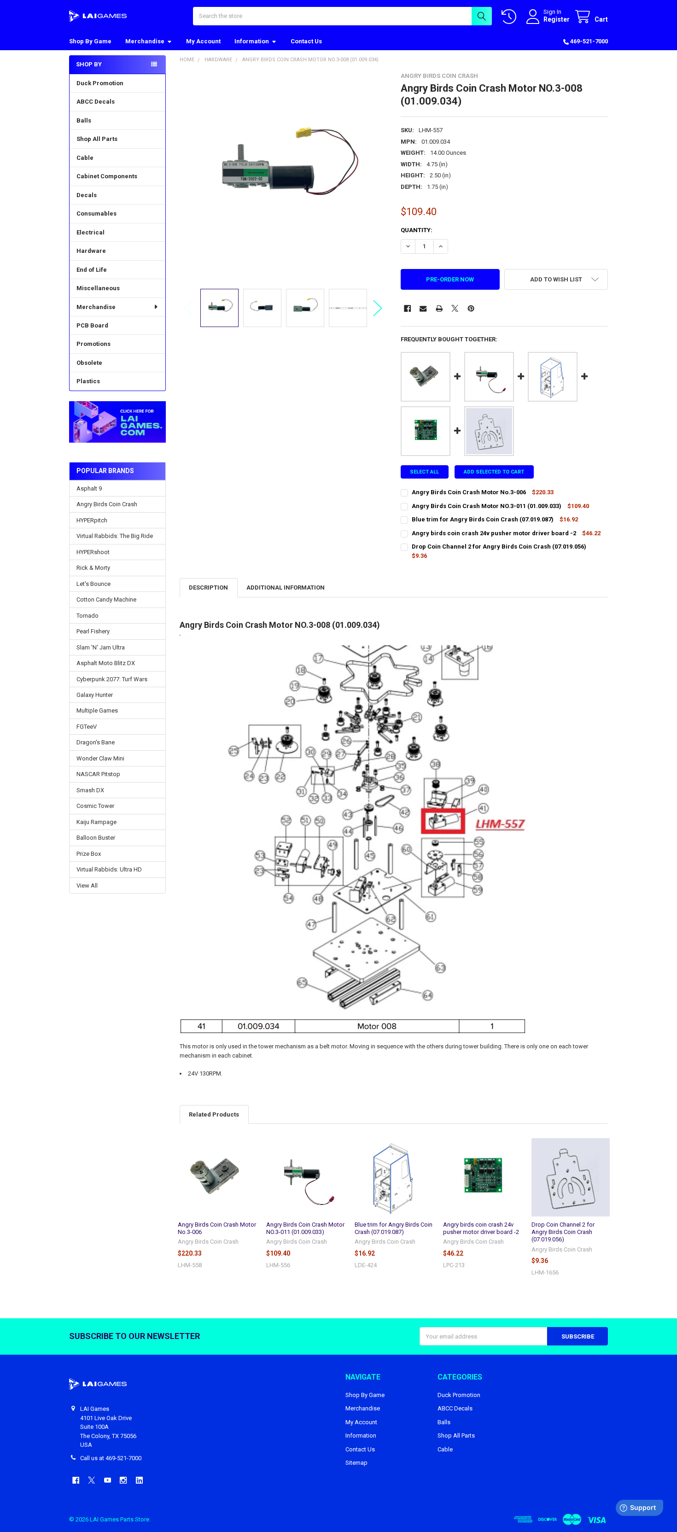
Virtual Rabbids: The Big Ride (114, 535)
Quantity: (416, 230)
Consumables (96, 213)
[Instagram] (123, 1480)
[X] (454, 308)
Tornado (87, 615)
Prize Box (88, 853)
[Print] (439, 308)
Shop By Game (90, 41)
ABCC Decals (95, 101)
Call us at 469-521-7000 (110, 1458)
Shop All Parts (96, 138)
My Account (203, 41)
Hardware (91, 250)
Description (208, 587)
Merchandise (144, 41)
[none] (283, 176)
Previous (189, 308)
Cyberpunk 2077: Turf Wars (111, 679)
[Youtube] (107, 1480)
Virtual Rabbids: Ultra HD (109, 869)
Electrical (90, 232)
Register (556, 19)
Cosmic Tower (95, 805)
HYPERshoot (93, 552)
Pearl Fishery (93, 631)
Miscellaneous (98, 288)
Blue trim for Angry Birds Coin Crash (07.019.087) (393, 1228)
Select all (424, 472)
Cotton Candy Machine (106, 599)
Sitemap (356, 1462)
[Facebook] (407, 308)
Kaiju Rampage (96, 822)
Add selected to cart (494, 472)
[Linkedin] (139, 1480)
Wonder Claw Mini (100, 758)
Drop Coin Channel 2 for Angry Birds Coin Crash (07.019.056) (563, 1232)
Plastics (88, 381)
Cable (84, 157)
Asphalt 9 (89, 488)
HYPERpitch (91, 520)
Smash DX (90, 790)
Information (251, 41)
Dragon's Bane (95, 742)
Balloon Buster (95, 837)
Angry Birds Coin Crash (106, 504)
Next (377, 308)
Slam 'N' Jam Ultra (100, 647)
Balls (83, 120)
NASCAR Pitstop (98, 774)
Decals (86, 195)
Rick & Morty (93, 567)
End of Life (91, 269)
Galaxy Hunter (94, 694)
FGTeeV (86, 726)
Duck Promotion (99, 83)
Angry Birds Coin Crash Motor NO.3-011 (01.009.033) (305, 1228)
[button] (117, 422)
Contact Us (306, 41)
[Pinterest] (471, 308)
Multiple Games (97, 710)
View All (87, 885)
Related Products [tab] (214, 1114)
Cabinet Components (106, 176)
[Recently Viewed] (511, 17)
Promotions (93, 343)
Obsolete (89, 362)
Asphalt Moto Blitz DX (105, 663)
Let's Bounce (93, 583)
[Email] (423, 308)
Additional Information (285, 587)
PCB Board (92, 325)
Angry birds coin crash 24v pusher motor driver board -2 (481, 1228)
